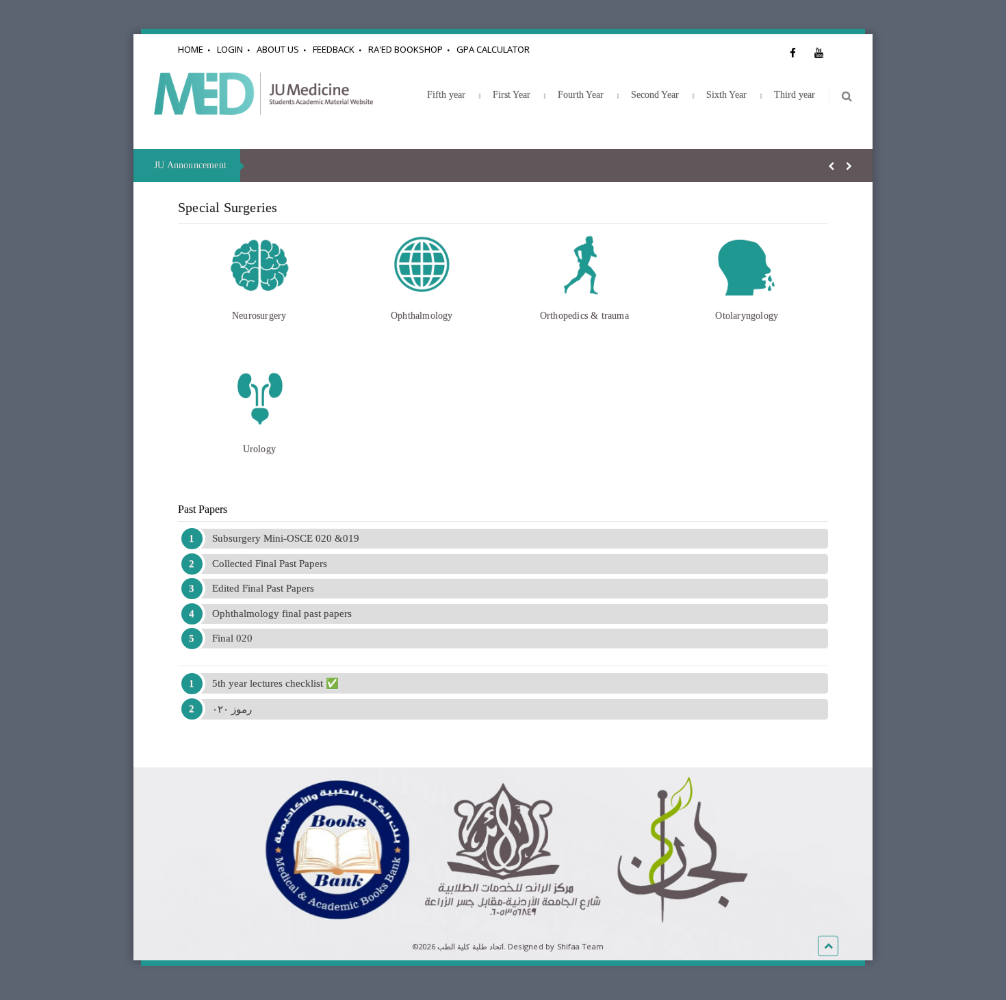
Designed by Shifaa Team (556, 946)
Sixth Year (726, 95)
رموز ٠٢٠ (232, 709)
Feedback (333, 49)
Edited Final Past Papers (263, 588)
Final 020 (232, 638)
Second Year (655, 95)
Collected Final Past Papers (269, 563)
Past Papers (202, 509)
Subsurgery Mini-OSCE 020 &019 (285, 538)
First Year (511, 95)
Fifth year (446, 95)
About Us (278, 49)
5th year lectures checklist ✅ (275, 683)
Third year (794, 95)
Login (230, 49)
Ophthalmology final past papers (282, 613)
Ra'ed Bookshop (405, 49)
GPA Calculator (493, 49)
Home (190, 49)
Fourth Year (581, 95)
